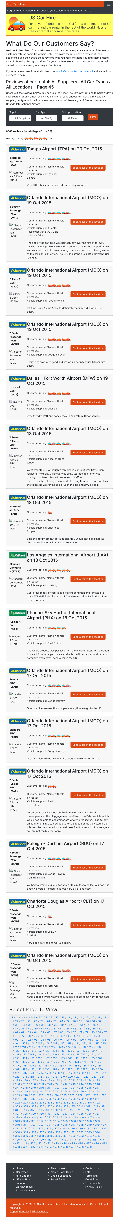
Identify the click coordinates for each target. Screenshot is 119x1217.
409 (41, 1139)
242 (65, 1084)
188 (99, 1065)
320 (55, 1110)
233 (81, 1080)
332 (57, 1113)
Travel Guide (58, 1179)
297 (57, 1102)
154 (25, 1058)
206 (57, 1072)
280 (103, 1095)
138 (85, 1050)
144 (39, 1054)
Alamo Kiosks (59, 1168)
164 (100, 1058)
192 (39, 1069)
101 (89, 1039)
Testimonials (92, 1183)
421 (40, 1143)
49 (29, 1028)
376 (49, 1128)
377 (57, 1128)
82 (54, 1035)
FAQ (87, 1172)
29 (80, 1021)
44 (87, 1024)
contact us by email (81, 71)
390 (65, 1132)
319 (47, 1110)
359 (97, 1121)
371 (105, 1124)
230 (57, 1080)
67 (55, 1032)
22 (35, 1021)
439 (89, 1147)
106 (32, 1043)
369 (89, 1124)
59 (94, 1028)
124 (68, 1047)
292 (17, 1102)
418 (17, 1143)
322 (71, 1110)
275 (64, 1095)
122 (53, 1047)
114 (90, 1043)
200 (100, 1069)
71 (80, 1032)
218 (55, 1076)
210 (89, 1072)
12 (68, 1017)
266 (81, 1091)
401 (65, 1135)
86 (80, 1035)
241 (57, 1084)
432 (33, 1147)
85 (74, 1035)
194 (55, 1069)
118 (24, 1047)
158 (55, 1058)
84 (67, 1035)
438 (81, 1147)
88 (93, 1035)
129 (17, 1050)
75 (105, 1032)
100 (82, 1039)
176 (99, 1061)
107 (40, 1043)
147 (62, 1054)
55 (68, 1028)
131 (32, 1050)
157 (48, 1058)
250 (41, 1087)
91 (23, 1039)
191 (32, 1069)
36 (36, 1024)
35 (29, 1024)
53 (55, 1028)
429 (104, 1143)
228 (41, 1080)
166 (25, 1061)
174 (84, 1061)
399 (49, 1135)
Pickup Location (71, 112)
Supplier (14, 112)
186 (84, 1065)
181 (47, 1065)
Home (19, 1168)
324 (87, 1110)
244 (81, 1084)
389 (57, 1132)
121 (46, 1047)
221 (78, 1076)
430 (17, 1147)
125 (76, 1047)
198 (85, 1069)
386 (33, 1132)
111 (69, 1043)
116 (105, 1043)
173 (77, 1061)
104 (17, 1043)
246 (97, 1084)
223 (94, 1076)
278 (88, 1095)
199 (92, 1069)
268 (97, 1091)
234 (89, 1080)
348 (97, 1117)
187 (92, 1065)
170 (55, 1061)
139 (92, 1050)
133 (47, 1050)
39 (55, 1024)
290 (89, 1098)
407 (25, 1139)
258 (17, 1091)
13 (74, 1017)
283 (33, 1098)
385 (25, 1132)
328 (25, 1113)
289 (81, 1098)
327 (17, 1113)
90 (16, 1039)
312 (88, 1106)
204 (41, 1072)
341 (41, 1117)
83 (61, 1035)
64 (35, 1032)
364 (49, 1124)
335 (81, 1113)
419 (25, 1143)
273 (48, 1095)
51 (42, 1028)
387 (41, 1132)
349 (17, 1121)
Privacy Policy (93, 1186)
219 (63, 1076)
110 (62, 1043)
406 (17, 1139)
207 (65, 1072)
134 (55, 1050)
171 (62, 1061)
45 (94, 1024)
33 (16, 1024)
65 (42, 1032)
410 (49, 1139)
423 (56, 1143)
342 (49, 1117)
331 (49, 1113)
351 (33, 1121)
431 (25, 1147)
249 (33, 1087)
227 (33, 1080)
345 (73, 1117)
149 (77, 1054)
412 (64, 1139)
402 (73, 1135)
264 (65, 1091)
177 (17, 1065)
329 (33, 1113)
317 (32, 1110)
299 (73, 1102)
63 (29, 1032)
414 (79, 1139)
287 (65, 1098)
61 (16, 1032)
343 (57, 1117)
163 (92, 1058)
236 (17, 1084)
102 (96, 1039)
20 (22, 1021)
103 (104, 1039)
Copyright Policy (19, 1211)
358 (89, 1121)
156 (40, 1058)
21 (29, 1021)
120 (38, 1047)
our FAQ (61, 71)
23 (41, 1021)
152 (100, 1054)
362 (33, 1124)
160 (70, 1058)
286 (57, 1098)
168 (40, 1061)
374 (33, 1128)
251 (49, 1087)
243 (73, 1084)
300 (81, 1102)
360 (17, 1124)
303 (17, 1106)
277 (80, 1095)
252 (57, 1087)
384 (17, 1132)
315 (17, 1110)
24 (48, 1021)
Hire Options (23, 1175)
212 (104, 1072)
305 (33, 1106)
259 (25, 1091)
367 (73, 1124)
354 (57, 1121)
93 (35, 1039)
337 (97, 1113)
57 (81, 1028)
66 (48, 1032)
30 (87, 1021)
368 (81, 1124)
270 (25, 1095)
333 (65, 1113)
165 (17, 1061)
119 (31, 1047)
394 (97, 1132)
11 (63, 1017)
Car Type (41, 112)
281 (17, 1098)
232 (73, 1080)
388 (49, 1132)
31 (93, 1021)
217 (48, 1076)
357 (81, 1121)
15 (87, 1017)
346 (81, 1117)
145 (47, 1054)
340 (33, 1117)
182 (54, 1065)
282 (25, 1098)
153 (17, 1058)
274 (56, 1095)
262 (49, 1091)
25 (54, 1021)
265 (73, 1091)
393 (89, 1132)
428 (96, 1143)
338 (17, 1117)
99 (74, 1039)
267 (89, 1091)
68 (61, 1032)
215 (32, 1076)
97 (61, 1039)
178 (24, 1065)
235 (97, 1080)
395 (17, 1135)
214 (25, 1076)
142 (24, 1054)
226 (25, 1080)
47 (16, 1028)
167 (32, 1061)
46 (100, 1024)
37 (42, 1024)
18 (105, 1017)
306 (41, 1106)
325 (95, 1110)
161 (77, 1058)
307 (49, 1106)
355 (65, 1121)
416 (94, 1139)
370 (97, 1124)
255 (81, 1087)
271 (33, 1095)
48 (23, 1028)
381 (88, 1128)
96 (55, 1039)
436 (65, 1147)
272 (41, 1095)
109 (55, 1043)
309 (65, 1106)
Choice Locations (61, 1175)
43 (81, 1024)
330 (41, 1113)
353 (49, 1121)
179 (32, 1065)
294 (33, 1102)
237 (25, 1084)
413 (72, 1139)
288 (73, 1098)
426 (80, 1143)
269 (17, 1095)
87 (87, 1035)
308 (57, 1106)
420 (32, 1143)
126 (84, 1047)
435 (57, 1147)
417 (102, 1139)
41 (68, 1024)
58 (87, 1028)
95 (48, 1039)
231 (65, 1080)
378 (64, 1128)
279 (96, 1095)
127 (91, 1047)
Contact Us (92, 1168)
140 (100, 1050)
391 (73, 1132)
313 (96, 1106)
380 (80, 1128)
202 (25, 1072)
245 (89, 1084)
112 (76, 1043)
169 (47, 1061)
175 (92, 1061)
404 (89, 1135)
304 (25, 1106)
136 (70, 1050)
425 (72, 1143)
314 (103, 1106)
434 (49, 1147)
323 (79, 1110)
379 (72, 1128)
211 (96, 1072)
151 (92, 1054)
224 (102, 1076)
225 (17, 1080)
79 (35, 1035)
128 (99, 1047)
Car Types (22, 1172)
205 (49, 1072)
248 (25, 1087)
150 (85, 1054)
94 (42, 1039)
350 (25, 1121)
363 (41, 1124)
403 (81, 1135)
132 (39, 1050)
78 (29, 1035)
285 (49, 1098)
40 (62, 1024)
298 (65, 1102)
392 (81, 1132)
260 (33, 1091)
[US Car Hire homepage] (16, 23)
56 (74, 1028)
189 (17, 1069)
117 (17, 1047)
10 (57, 1017)
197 (77, 1069)
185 (77, 1065)
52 (48, 1028)
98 (68, 1039)
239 (41, 1084)
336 (89, 1113)
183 (62, 1065)
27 (67, 1021)
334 (73, 1113)
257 (97, 1087)
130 (25, 1050)
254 (73, 1087)
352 (41, 1121)
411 (57, 1139)
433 (41, 1147)
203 (33, 1072)
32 (99, 1021)
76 (16, 1035)
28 (74, 1021)
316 (25, 1110)
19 (16, 1021)
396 (25, 1135)
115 (97, 1043)
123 (61, 1047)
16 (93, 1017)
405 (97, 1135)
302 (97, 1102)
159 (63, 1058)
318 (40, 1110)
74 (99, 1032)
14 (80, 1017)
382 (96, 1128)
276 (72, 1095)
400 (57, 1135)
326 (103, 1110)
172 (69, 1061)
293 (25, 1102)
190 (25, 1069)
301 (90, 1102)
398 (41, 1135)
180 (39, 1065)
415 (87, 1139)
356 (73, 1121)
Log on (11, 10)
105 (25, 1043)
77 (23, 1035)
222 (86, 1076)
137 (77, 1050)
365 (57, 1124)
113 (83, 1043)
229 (49, 1080)
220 (70, 1076)
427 (88, 1143)
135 (62, 1050)
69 (68, 1032)
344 (65, 1117)
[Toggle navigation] (108, 4)
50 (36, 1028)
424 (64, 1143)
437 (73, 1147)
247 (17, 1087)
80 (42, 1035)
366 (65, 1124)
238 (33, 1084)
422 (48, 1143)
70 (74, 1032)
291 (97, 1098)
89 (99, 1035)
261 (41, 1091)
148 (70, 1054)
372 (17, 1128)
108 (47, 1043)
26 (61, 1021)
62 (22, 1032)
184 (69, 1065)
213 (17, 1076)
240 (49, 1084)
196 (70, 1069)
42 (74, 1024)
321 (63, 1110)
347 (89, 1117)
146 (55, 1054)
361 (25, 1124)
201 (17, 1072)
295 (41, 1102)
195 (62, 1069)
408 (33, 1139)
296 (49, 1102)
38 (49, 1024)
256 (89, 1087)
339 (25, 1117)
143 (32, 1054)
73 (93, 1032)
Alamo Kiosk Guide (62, 1172)
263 (57, 1091)
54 (61, 1028)
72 (86, 1032)
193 (47, 1069)
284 (41, 1098)
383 (104, 1128)
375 (41, 1128)
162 (85, 1058)
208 (73, 1072)
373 (25, 1128)
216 (40, 1076)
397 (33, 1135)
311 (81, 1106)
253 (65, 1087)
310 (73, 1106)
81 (48, 1035)
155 (32, 1058)
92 (29, 1039)
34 (23, 1024)
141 (17, 1054)
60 (100, 1028)
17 (99, 1017)
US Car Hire (16, 4)
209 (81, 1072)
